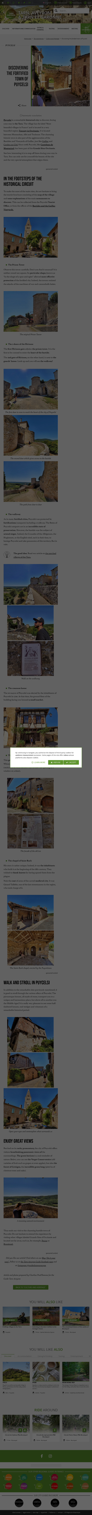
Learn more (39, 762)
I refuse (56, 762)
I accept (72, 762)
